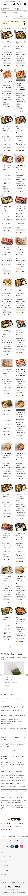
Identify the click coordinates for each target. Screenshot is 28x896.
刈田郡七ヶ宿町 (13, 786)
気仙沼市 (3, 780)
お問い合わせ (4, 829)
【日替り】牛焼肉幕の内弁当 (20, 534)
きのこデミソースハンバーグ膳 (6, 127)
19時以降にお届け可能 (6, 723)
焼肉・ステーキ (12, 698)
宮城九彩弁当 (19, 330)
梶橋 (5, 745)
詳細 (9, 56)
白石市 (8, 780)
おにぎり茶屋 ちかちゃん (7, 417)
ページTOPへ (13, 840)
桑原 (17, 745)
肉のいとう (6, 172)
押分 (2, 745)
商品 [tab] (7, 17)
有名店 (7, 719)
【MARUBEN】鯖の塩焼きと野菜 (20, 413)
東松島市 (12, 783)
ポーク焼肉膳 (5, 494)
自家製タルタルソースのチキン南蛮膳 (6, 331)
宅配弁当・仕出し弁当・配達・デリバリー (11, 836)
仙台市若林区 (21, 775)
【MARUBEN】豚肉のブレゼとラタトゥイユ (20, 166)
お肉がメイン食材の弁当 (17, 710)
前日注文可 (19, 719)
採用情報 (17, 889)
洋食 (5, 698)
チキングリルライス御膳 (20, 127)
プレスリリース (21, 889)
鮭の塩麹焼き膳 (6, 617)
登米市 (2, 783)
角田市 (17, 780)
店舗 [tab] (21, 17)
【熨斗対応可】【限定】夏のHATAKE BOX (20, 84)
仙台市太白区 (4, 778)
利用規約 (17, 826)
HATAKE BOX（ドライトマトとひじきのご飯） (20, 370)
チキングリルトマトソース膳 (20, 290)
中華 (7, 698)
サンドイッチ (13, 700)
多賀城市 (22, 780)
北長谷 (7, 745)
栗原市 (7, 783)
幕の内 (22, 700)
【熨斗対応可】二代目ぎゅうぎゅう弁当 (6, 534)
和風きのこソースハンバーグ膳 (20, 495)
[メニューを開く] (24, 4)
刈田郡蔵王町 (4, 786)
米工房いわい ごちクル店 (7, 295)
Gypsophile (6, 583)
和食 (2, 698)
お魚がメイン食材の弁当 (6, 710)
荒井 (16, 743)
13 (17, 647)
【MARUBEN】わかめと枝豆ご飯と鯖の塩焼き (20, 577)
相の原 (2, 743)
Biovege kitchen (20, 172)
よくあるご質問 (5, 826)
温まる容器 (8, 721)
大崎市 (17, 783)
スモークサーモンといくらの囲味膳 (20, 618)
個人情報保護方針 (12, 889)
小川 (25, 743)
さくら (5, 48)
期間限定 (14, 719)
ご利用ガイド (18, 823)
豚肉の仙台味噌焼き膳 (6, 207)
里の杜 (2, 746)
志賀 (5, 746)
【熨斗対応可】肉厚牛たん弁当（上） (6, 249)
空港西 (11, 745)
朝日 (5, 743)
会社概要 (5, 889)
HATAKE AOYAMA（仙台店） (8, 87)
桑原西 (20, 745)
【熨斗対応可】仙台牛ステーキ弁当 (20, 207)
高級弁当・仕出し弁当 (5, 732)
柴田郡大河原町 (21, 786)
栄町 (23, 745)
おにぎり (18, 700)
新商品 (10, 719)
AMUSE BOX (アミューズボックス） (7, 82)
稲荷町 (18, 743)
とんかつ (18, 698)
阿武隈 (12, 743)
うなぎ (2, 701)
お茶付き (3, 719)
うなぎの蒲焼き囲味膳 (20, 42)
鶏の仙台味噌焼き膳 (6, 42)
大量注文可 (3, 721)
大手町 (22, 743)
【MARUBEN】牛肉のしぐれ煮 (20, 454)
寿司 (21, 698)
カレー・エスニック (5, 700)
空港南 (14, 745)
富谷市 (22, 783)
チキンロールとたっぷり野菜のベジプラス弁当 (6, 577)
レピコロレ (19, 254)
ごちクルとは (4, 823)
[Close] (24, 24)
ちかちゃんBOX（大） (6, 411)
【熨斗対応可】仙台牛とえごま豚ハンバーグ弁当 (6, 166)
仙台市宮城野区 (13, 775)
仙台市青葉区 (4, 775)
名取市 (13, 780)
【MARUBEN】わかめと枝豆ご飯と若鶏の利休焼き (6, 454)
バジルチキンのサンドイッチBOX (6, 370)
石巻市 (17, 778)
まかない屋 (19, 540)
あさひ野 (9, 743)
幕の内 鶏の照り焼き (7, 290)
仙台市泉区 (11, 778)
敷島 (8, 746)
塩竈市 (21, 778)
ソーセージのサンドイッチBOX (20, 248)
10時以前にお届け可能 (16, 721)
